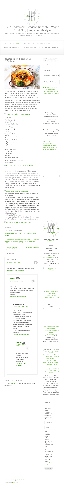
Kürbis (26, 241)
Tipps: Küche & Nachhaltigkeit (44, 43)
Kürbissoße (31, 241)
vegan (13, 242)
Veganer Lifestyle (29, 47)
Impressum (7, 52)
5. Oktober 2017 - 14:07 (17, 281)
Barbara (12, 278)
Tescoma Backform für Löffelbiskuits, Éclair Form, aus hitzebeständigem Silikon (51, 294)
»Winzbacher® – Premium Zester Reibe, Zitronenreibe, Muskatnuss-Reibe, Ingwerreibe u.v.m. (51, 330)
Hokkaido (21, 241)
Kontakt (54, 47)
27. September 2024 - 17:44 (22, 344)
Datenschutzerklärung (48, 463)
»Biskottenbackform (49, 257)
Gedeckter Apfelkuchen (32, 247)
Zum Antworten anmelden (15, 270)
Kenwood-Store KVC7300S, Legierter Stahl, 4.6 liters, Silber (51, 370)
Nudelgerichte (18, 239)
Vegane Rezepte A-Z (28, 43)
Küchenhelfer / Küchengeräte (12, 47)
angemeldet (14, 383)
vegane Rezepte (19, 242)
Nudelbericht (7, 242)
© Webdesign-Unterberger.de (17, 479)
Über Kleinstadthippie (44, 47)
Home (6, 43)
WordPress (15, 483)
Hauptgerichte (10, 239)
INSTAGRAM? (51, 241)
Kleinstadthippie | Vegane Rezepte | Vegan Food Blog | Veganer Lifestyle (32, 28)
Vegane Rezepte (14, 43)
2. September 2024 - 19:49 (20, 306)
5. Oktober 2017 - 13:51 (14, 262)
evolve (6, 481)
